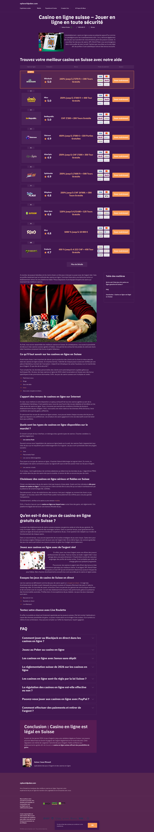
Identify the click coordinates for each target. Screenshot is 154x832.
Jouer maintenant (121, 80)
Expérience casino (25, 8)
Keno (24, 388)
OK (92, 825)
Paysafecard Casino (51, 8)
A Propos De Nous (80, 8)
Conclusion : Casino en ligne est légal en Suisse (118, 296)
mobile (57, 500)
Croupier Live (65, 8)
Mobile (39, 8)
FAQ (107, 289)
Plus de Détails (77, 264)
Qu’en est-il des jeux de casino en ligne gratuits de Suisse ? (117, 283)
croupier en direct (73, 583)
